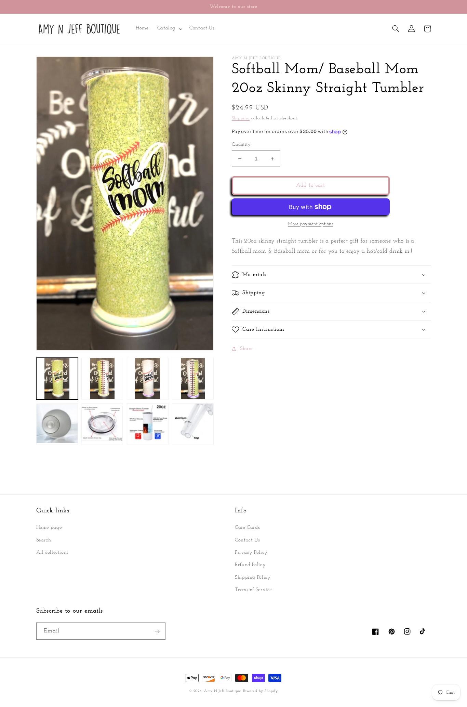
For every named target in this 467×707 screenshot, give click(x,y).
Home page (49, 527)
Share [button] (246, 348)
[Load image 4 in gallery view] (193, 379)
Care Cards (247, 527)
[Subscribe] (157, 631)
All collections (52, 552)
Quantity (241, 144)
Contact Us (247, 540)
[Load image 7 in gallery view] (148, 424)
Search (43, 540)
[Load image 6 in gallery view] (102, 424)
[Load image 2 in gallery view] (102, 379)
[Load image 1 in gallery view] (57, 379)
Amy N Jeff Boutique (222, 691)
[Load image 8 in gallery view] (193, 424)
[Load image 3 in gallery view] (148, 379)
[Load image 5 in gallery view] (57, 424)
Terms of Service (253, 589)
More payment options (310, 224)
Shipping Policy (252, 577)
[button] (169, 28)
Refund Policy (250, 564)
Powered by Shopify (260, 691)
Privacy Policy (251, 552)
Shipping (241, 118)
